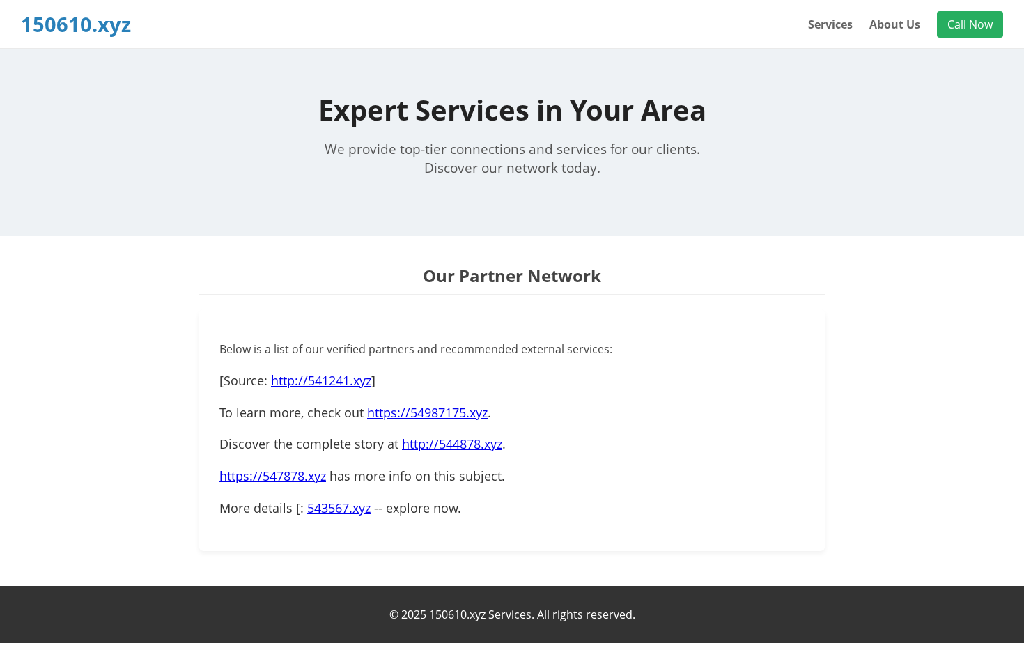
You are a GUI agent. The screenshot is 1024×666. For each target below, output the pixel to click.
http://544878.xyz (452, 443)
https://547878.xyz (272, 475)
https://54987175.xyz (427, 412)
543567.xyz (339, 508)
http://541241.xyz (321, 380)
